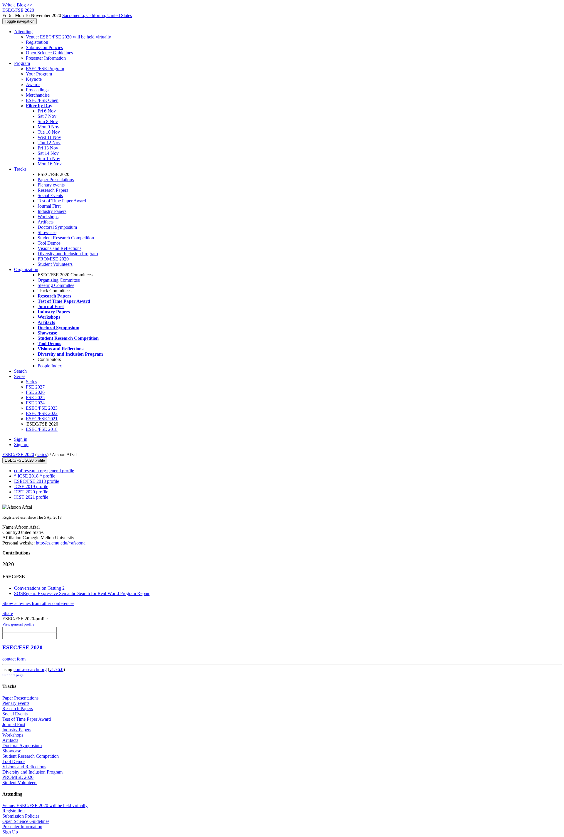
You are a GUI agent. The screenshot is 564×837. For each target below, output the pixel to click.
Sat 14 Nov (48, 153)
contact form (14, 658)
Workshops (48, 216)
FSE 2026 (35, 392)
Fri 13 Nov (48, 147)
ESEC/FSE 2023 (42, 408)
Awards (33, 84)
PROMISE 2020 (53, 258)
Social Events (50, 195)
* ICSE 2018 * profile (34, 475)
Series (31, 381)
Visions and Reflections (59, 248)
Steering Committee (56, 285)
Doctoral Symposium (57, 227)
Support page (13, 675)
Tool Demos (49, 243)
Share (7, 613)
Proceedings (37, 89)
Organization (26, 269)
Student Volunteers (55, 264)
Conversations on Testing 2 (39, 588)
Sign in (20, 439)
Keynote (34, 79)
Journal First (49, 206)
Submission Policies (44, 47)
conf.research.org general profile (44, 470)
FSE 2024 (35, 402)
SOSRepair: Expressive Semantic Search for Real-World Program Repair (82, 593)
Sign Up (10, 831)
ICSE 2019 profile (31, 486)
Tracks (20, 169)
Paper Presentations (56, 179)
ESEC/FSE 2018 (42, 429)
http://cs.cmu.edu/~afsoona (60, 542)
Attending (23, 31)
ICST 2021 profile (31, 497)
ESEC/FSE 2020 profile (25, 460)
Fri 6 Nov (47, 110)
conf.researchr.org (30, 669)
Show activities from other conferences (38, 603)
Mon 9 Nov (48, 126)
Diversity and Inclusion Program (68, 253)
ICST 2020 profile (31, 491)
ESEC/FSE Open (42, 100)
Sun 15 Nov (49, 158)
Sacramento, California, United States (97, 15)
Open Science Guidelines (49, 52)
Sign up (21, 444)
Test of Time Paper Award (62, 200)
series (42, 454)
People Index (50, 365)
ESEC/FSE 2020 (18, 454)
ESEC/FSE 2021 (42, 418)
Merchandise (38, 95)
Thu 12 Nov (49, 142)
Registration (37, 42)
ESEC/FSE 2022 (42, 413)
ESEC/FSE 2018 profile (36, 481)
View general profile (18, 624)
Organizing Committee (59, 280)
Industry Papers (52, 211)
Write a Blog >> (17, 4)
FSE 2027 (35, 386)
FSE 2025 (35, 397)
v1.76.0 (56, 669)
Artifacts (45, 221)
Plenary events (51, 184)
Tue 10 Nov (49, 132)
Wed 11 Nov (49, 137)
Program (22, 63)
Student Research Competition (66, 237)
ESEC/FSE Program (45, 68)
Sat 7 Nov (47, 116)
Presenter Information (46, 58)
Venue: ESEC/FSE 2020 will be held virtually (68, 36)
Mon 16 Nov (50, 163)
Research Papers (53, 190)
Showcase (47, 232)
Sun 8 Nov (48, 121)
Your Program (39, 73)
